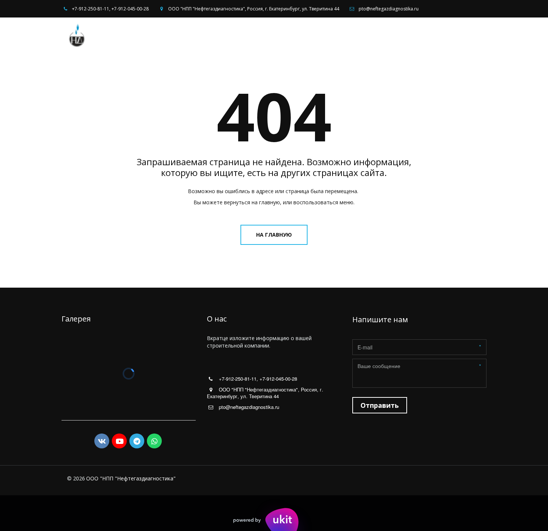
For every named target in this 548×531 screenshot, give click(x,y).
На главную (274, 234)
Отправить (379, 405)
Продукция (376, 35)
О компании (298, 35)
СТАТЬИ (450, 35)
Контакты (418, 35)
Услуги (338, 35)
